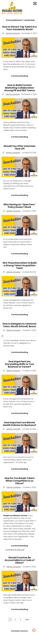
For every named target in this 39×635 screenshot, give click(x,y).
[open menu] (34, 3)
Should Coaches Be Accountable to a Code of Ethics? (19, 560)
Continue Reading (20, 75)
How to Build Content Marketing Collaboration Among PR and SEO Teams (19, 88)
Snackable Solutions (19, 631)
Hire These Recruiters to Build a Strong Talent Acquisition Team (20, 265)
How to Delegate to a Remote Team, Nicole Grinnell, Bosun (19, 325)
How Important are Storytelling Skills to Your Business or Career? (19, 364)
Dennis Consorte (13, 33)
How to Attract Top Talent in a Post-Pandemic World (19, 28)
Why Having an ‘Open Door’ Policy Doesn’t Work (19, 206)
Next (27, 619)
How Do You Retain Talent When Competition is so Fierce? (19, 481)
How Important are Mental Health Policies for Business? (19, 424)
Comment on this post (14, 549)
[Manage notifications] (34, 630)
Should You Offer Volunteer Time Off (19, 147)
